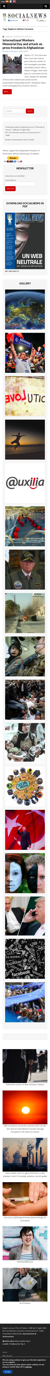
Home (5, 1352)
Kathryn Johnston (11, 51)
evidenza (9, 37)
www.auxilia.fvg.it (23, 1341)
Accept (7, 1372)
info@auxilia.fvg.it (17, 1344)
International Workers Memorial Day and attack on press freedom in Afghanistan (23, 44)
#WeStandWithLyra (25, 1262)
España (7, 1)
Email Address (10, 180)
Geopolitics (18, 37)
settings (28, 1367)
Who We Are (7, 1356)
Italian (10, 1)
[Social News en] (25, 15)
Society (28, 37)
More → (7, 91)
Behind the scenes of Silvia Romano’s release (25, 1084)
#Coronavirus (25, 1303)
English (14, 1)
